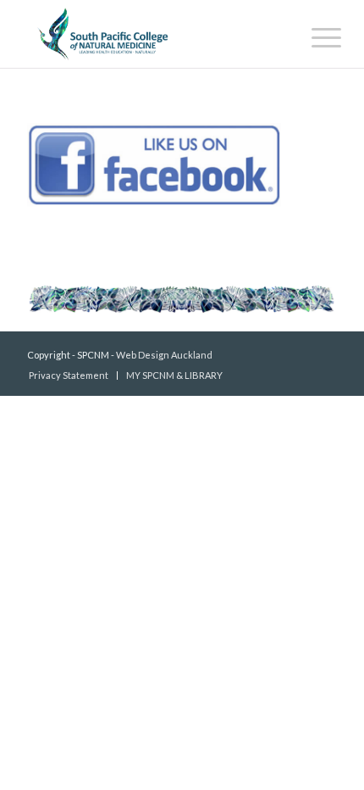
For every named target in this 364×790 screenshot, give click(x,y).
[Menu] (313, 36)
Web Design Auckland (164, 354)
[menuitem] (313, 36)
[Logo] (150, 34)
